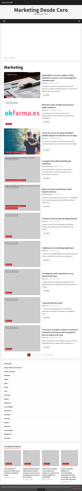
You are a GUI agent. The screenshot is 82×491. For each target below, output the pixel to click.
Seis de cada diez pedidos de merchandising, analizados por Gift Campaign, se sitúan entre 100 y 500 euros (69, 458)
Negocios (23, 152)
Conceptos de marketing (12, 180)
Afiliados (7, 375)
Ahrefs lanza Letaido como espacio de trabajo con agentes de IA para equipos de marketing (50, 458)
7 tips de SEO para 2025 (22, 310)
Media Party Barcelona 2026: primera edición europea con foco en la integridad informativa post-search (31, 458)
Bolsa (6, 387)
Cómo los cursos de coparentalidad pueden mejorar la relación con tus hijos (22, 141)
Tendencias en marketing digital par (22, 254)
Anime (6, 379)
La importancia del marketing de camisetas (22, 170)
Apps (6, 383)
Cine (5, 391)
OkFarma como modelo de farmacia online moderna (22, 113)
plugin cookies (77, 488)
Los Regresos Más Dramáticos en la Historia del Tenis (22, 282)
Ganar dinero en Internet (13, 368)
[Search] (79, 21)
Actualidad (8, 463)
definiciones (9, 152)
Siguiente (51, 355)
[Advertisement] (41, 42)
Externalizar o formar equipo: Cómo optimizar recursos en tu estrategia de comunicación (22, 85)
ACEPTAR (41, 489)
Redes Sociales (9, 371)
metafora (45, 83)
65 (45, 355)
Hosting (7, 395)
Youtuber (7, 415)
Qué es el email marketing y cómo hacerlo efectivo (22, 198)
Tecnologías (8, 407)
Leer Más (46, 95)
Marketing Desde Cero (41, 9)
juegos (6, 399)
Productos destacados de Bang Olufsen (22, 226)
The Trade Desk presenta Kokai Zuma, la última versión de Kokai (12, 458)
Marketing (8, 95)
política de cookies (43, 487)
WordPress (8, 411)
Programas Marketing (11, 208)
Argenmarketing (47, 166)
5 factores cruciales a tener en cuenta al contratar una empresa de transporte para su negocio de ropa (22, 338)
